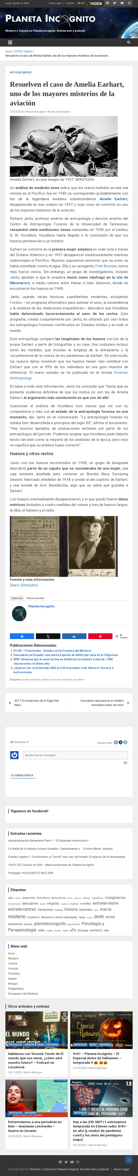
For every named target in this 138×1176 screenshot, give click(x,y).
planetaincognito (50, 923)
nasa (82, 917)
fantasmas (45, 909)
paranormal (15, 924)
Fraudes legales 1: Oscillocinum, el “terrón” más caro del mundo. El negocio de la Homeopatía (66, 857)
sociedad (52, 1044)
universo (95, 930)
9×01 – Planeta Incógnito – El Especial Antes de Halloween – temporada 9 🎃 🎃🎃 (97, 1058)
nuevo (90, 917)
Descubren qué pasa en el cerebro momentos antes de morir (102, 703)
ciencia (77, 898)
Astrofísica (43, 898)
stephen (57, 931)
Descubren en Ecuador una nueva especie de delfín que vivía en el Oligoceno (65, 655)
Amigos (13, 983)
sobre (50, 930)
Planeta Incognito (35, 111)
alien (10, 898)
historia (71, 909)
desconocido (14, 904)
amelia (25, 679)
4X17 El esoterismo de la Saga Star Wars (36, 703)
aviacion (35, 679)
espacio (64, 904)
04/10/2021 (80, 1145)
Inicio (11, 953)
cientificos (97, 897)
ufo (73, 930)
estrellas (85, 903)
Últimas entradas (35, 598)
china (70, 898)
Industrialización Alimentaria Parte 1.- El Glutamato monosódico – (49, 840)
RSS (82, 3)
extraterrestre (105, 903)
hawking (59, 910)
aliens (18, 898)
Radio (40, 1044)
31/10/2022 (80, 1068)
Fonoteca (14, 973)
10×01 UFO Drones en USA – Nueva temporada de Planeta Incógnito (51, 865)
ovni (99, 916)
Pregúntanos (16, 988)
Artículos (15, 1044)
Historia (13, 968)
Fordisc (16, 302)
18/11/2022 (15, 1072)
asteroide (28, 898)
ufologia (83, 930)
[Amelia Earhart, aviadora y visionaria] (64, 518)
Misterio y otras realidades (59, 917)
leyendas (85, 910)
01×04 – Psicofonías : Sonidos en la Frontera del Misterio (52, 650)
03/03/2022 (15, 1136)
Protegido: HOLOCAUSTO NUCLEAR (30, 873)
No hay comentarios (59, 111)
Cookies (69, 3)
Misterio (13, 958)
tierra (65, 930)
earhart (45, 679)
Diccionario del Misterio (23, 993)
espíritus (74, 903)
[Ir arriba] (129, 1159)
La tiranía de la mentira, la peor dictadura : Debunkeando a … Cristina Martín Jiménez (60, 848)
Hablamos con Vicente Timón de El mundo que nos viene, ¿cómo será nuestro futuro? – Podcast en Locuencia (35, 1060)
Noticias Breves (21, 72)
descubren (30, 903)
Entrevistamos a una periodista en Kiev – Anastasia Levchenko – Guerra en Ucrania (35, 1126)
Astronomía (59, 898)
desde (42, 904)
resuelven (78, 679)
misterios (67, 679)
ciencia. (87, 897)
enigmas (53, 903)
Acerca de (17, 598)
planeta (28, 924)
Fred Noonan (105, 266)
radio (41, 930)
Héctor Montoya (33, 1072)
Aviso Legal (55, 3)
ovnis (110, 917)
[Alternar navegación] (10, 42)
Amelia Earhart (113, 199)
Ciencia (12, 963)
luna (96, 910)
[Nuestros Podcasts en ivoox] (95, 3)
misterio (17, 917)
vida (106, 930)
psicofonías (74, 924)
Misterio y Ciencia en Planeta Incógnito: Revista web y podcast (45, 30)
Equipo (12, 978)
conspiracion (115, 897)
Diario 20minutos (24, 585)
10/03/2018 (17, 111)
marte (105, 909)
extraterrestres (22, 909)
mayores (55, 679)
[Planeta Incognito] (19, 608)
